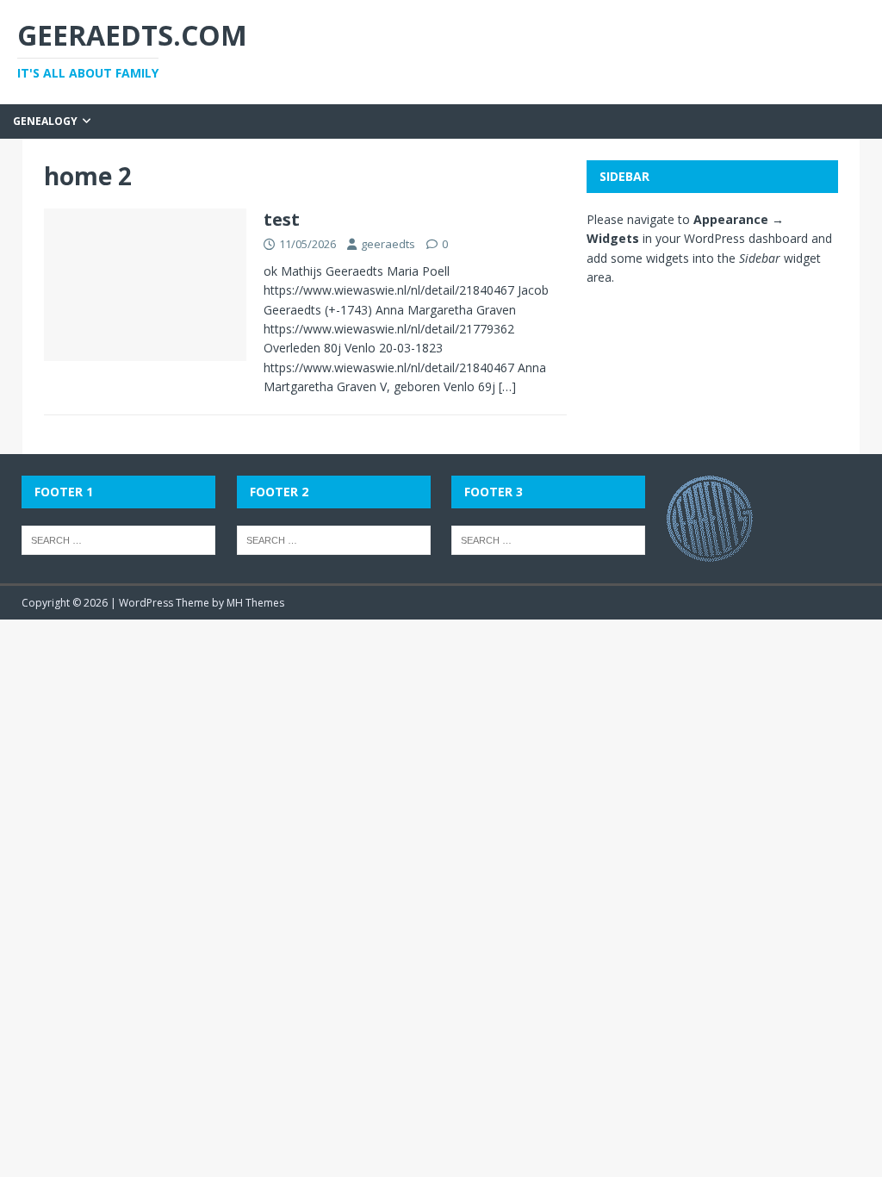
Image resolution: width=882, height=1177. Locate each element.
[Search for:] (118, 538)
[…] (507, 386)
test (282, 219)
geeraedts (388, 244)
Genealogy (45, 121)
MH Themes (255, 602)
